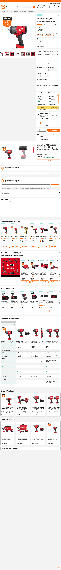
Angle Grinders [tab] (48, 258)
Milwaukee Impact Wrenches (28, 11)
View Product (4, 414)
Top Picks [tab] (23, 258)
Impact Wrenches (17, 11)
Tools (4, 11)
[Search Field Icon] (34, 7)
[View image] (2, 54)
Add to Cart (54, 130)
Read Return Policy (44, 139)
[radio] (40, 119)
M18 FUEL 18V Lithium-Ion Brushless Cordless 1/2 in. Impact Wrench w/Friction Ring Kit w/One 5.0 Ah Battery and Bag (7, 441)
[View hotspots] (23, 54)
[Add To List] (56, 15)
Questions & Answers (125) (52, 24)
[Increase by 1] (45, 130)
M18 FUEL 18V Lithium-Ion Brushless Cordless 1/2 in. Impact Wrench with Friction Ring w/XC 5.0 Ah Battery (38, 441)
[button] (33, 152)
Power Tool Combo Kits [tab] (35, 258)
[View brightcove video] (28, 54)
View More (30, 384)
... (1, 11)
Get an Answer (55, 173)
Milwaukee (3, 435)
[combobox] (28, 7)
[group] (8, 153)
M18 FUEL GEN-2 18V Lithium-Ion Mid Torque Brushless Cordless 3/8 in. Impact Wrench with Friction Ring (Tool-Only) (53, 441)
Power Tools (9, 11)
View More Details (42, 57)
